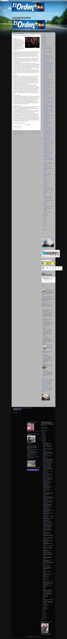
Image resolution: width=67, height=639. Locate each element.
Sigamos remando (45, 370)
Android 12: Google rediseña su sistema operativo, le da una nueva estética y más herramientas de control (48, 380)
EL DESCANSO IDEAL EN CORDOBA (32, 452)
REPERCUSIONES (45, 595)
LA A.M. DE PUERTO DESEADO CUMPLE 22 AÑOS (46, 303)
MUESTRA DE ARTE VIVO (46, 531)
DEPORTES (45, 164)
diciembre (44, 45)
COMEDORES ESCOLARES (47, 59)
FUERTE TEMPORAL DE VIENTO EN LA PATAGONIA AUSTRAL (48, 106)
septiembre (44, 608)
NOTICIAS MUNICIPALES (31, 450)
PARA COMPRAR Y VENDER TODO (32, 449)
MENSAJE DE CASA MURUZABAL (48, 478)
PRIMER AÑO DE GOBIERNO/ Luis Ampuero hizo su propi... (48, 127)
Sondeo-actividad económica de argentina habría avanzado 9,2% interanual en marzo (46, 383)
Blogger (40, 636)
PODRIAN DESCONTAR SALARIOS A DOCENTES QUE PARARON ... (48, 63)
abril (43, 614)
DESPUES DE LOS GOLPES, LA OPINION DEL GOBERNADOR (48, 197)
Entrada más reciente (17, 131)
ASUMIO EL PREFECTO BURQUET (48, 142)
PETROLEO (45, 60)
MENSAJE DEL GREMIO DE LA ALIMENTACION (47, 84)
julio (44, 218)
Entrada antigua (36, 131)
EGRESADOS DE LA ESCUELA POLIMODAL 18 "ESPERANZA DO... (48, 153)
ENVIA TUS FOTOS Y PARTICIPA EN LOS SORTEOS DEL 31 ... (48, 65)
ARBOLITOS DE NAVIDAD (47, 78)
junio (44, 219)
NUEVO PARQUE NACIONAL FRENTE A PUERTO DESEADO (48, 56)
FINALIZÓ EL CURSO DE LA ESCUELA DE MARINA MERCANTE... (47, 175)
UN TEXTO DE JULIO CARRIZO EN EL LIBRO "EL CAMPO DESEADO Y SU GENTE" (48, 330)
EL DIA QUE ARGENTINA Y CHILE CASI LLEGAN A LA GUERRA (48, 200)
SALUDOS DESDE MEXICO (47, 94)
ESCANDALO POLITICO (46, 604)
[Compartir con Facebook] (28, 124)
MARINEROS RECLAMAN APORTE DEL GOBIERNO (48, 123)
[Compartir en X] (27, 124)
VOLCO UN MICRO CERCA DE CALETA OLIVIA (47, 112)
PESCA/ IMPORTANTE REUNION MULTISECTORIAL (48, 146)
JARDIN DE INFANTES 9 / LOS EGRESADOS (47, 155)
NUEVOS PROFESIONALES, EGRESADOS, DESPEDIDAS (47, 163)
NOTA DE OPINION (46, 183)
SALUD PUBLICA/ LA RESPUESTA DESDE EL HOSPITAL (48, 118)
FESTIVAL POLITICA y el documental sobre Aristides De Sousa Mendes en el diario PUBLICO (48, 357)
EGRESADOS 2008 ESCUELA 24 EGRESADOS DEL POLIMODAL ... (48, 160)
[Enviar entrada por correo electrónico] (24, 124)
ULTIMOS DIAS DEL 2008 (46, 566)
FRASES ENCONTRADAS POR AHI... (48, 449)
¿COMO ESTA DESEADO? (47, 198)
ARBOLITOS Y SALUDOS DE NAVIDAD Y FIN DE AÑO (47, 68)
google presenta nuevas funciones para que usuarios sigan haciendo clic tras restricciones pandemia (47, 388)
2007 (43, 619)
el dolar (44, 405)
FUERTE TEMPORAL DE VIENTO (48, 492)
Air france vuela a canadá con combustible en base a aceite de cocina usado (47, 385)
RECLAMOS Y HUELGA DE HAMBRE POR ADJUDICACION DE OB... (48, 169)
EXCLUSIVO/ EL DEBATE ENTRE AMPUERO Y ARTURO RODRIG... (48, 209)
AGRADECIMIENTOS (46, 93)
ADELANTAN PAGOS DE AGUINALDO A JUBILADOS (47, 121)
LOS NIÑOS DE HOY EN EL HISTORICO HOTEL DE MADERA (49, 347)
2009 (43, 43)
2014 (43, 37)
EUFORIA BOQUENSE (46, 80)
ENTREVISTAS (45, 95)
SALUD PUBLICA (45, 120)
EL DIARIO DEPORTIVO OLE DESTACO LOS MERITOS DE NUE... (48, 49)
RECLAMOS (44, 495)
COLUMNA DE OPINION (46, 182)
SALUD (44, 161)
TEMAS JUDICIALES (46, 61)
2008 (43, 44)
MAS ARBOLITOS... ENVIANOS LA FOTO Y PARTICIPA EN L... (48, 70)
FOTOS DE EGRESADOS (46, 565)
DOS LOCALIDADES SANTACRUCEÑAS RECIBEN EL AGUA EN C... (48, 148)
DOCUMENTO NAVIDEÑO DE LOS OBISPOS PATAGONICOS (48, 110)
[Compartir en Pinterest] (29, 124)
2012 (43, 39)
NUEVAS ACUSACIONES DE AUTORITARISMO (47, 166)
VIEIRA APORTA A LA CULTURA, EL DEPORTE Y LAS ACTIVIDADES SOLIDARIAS (32, 448)
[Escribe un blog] (27, 124)
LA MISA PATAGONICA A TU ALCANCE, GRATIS (47, 114)
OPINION (44, 195)
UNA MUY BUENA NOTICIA (47, 178)
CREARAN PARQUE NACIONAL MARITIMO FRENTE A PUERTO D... (48, 141)
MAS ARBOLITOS (45, 74)
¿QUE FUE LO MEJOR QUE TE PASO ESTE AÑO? (48, 47)
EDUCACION (45, 187)
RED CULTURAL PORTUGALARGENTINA (46, 355)
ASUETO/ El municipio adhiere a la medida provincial (48, 129)
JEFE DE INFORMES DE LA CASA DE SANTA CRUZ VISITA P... (48, 189)
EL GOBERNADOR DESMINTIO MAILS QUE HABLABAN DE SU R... (48, 102)
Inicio (27, 131)
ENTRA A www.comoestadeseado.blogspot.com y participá (48, 206)
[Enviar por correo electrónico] (26, 124)
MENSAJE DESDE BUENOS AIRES (48, 79)
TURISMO (44, 54)
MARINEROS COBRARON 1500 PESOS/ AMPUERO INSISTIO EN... (48, 73)
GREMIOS (44, 578)
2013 (43, 38)
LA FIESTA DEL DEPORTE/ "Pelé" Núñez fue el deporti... (48, 98)
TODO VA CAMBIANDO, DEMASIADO (46, 372)
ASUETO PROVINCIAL (46, 579)
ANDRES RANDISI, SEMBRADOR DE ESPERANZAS (48, 310)
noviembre (45, 213)
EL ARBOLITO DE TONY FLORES (48, 471)
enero (44, 225)
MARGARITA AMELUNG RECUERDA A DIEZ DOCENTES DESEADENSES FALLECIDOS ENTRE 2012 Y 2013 (47, 297)
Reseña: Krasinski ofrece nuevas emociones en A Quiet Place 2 (46, 390)
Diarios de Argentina (44, 428)
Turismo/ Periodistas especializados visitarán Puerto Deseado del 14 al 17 (49, 290)
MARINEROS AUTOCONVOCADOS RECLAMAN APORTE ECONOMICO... (48, 116)
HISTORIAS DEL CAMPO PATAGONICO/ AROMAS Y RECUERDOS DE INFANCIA (46, 321)
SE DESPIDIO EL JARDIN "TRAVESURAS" (47, 125)
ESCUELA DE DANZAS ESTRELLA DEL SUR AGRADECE (48, 91)
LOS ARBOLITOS (45, 472)
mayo (44, 220)
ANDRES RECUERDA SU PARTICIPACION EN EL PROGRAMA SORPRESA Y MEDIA (48, 312)
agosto (44, 609)
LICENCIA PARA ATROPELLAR (47, 51)
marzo (44, 615)
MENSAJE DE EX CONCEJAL (47, 86)
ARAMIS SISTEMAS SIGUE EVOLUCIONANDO (47, 89)
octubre (44, 214)
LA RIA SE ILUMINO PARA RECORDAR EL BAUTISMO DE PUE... (48, 135)
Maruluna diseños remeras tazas (32, 451)
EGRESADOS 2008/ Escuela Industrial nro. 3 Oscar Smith (47, 157)
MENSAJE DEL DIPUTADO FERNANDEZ (47, 87)
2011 (43, 40)
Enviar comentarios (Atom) (21, 133)
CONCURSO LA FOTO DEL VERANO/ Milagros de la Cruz (49, 366)
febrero (44, 224)
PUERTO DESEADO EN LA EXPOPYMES (47, 138)
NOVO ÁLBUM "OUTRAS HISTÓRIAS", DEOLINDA (46, 338)
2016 (43, 34)
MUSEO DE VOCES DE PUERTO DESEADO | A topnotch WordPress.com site (47, 352)
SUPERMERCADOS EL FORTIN (47, 477)
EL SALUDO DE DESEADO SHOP (47, 463)
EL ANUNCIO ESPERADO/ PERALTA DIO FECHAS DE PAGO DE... (48, 131)
